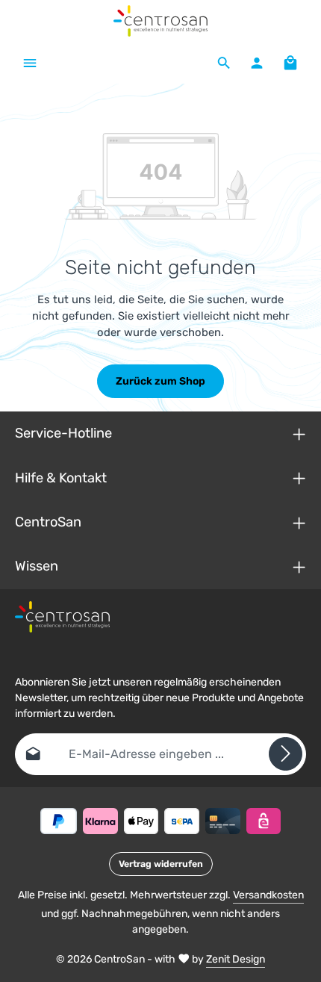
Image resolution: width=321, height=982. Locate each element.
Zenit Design (235, 959)
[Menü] (30, 63)
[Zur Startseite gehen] (160, 21)
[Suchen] (224, 63)
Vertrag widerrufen (161, 864)
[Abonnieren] (285, 754)
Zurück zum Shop (160, 381)
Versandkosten (268, 895)
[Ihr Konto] (257, 63)
